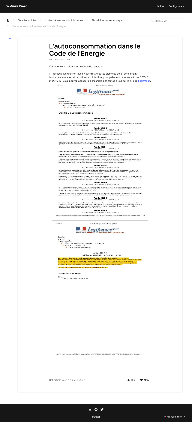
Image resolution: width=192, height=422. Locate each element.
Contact (96, 417)
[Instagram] (90, 410)
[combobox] (168, 21)
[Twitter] (102, 410)
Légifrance (144, 80)
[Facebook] (96, 410)
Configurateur (176, 6)
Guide (160, 6)
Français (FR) (174, 416)
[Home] (8, 20)
